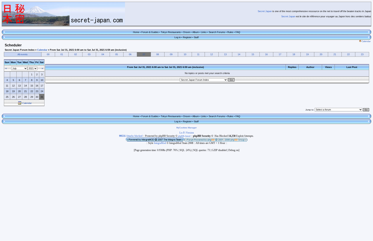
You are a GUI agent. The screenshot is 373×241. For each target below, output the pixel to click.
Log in (177, 37)
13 (225, 54)
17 (280, 54)
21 (334, 54)
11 (198, 54)
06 (130, 54)
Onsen (186, 32)
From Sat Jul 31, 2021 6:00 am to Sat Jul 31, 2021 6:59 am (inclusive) (88, 50)
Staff (196, 37)
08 (157, 54)
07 (144, 54)
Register (187, 37)
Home (136, 32)
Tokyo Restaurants (171, 32)
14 (239, 54)
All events (22, 54)
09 (171, 54)
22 (348, 54)
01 (61, 54)
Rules (230, 32)
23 (362, 54)
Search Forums (217, 32)
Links (204, 32)
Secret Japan (265, 11)
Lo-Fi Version (186, 132)
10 (185, 54)
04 (102, 54)
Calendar (366, 41)
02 (75, 54)
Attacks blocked (130, 135)
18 (293, 54)
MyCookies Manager (186, 127)
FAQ (237, 32)
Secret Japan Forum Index (20, 50)
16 (266, 54)
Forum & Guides (150, 32)
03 (89, 54)
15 (252, 54)
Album (195, 32)
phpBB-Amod (184, 136)
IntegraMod (160, 143)
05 (116, 54)
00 (48, 54)
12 (211, 54)
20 (321, 54)
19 (307, 54)
